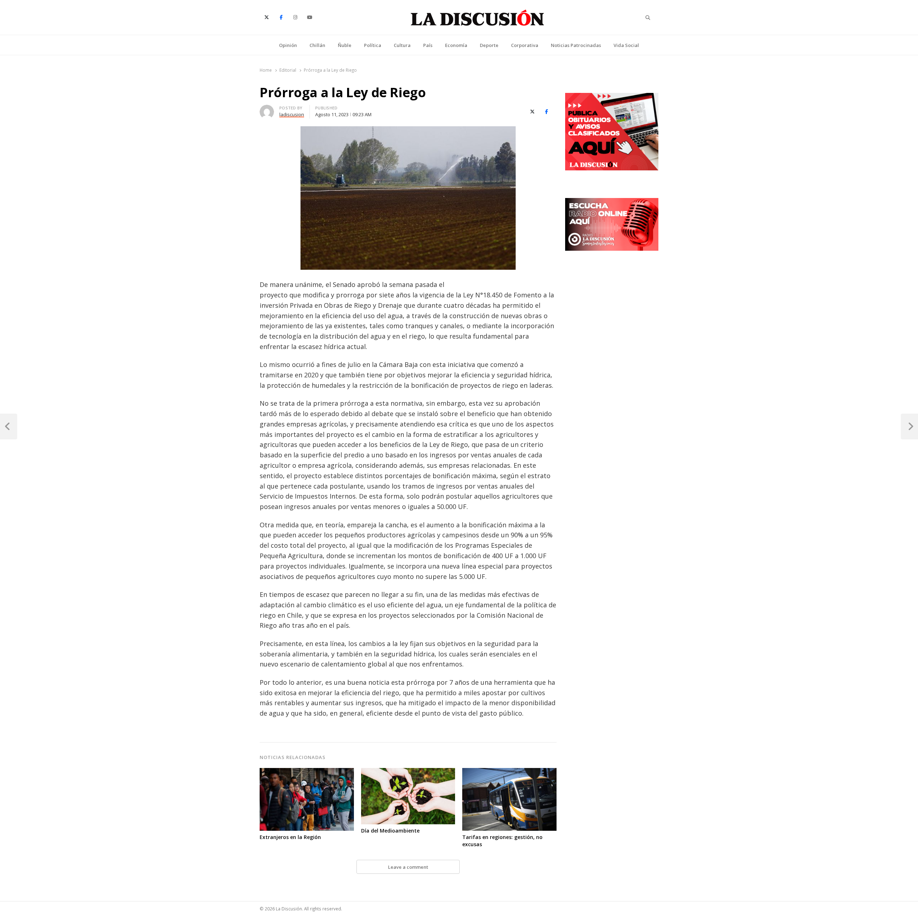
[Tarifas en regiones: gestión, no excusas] (509, 772)
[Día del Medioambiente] (408, 772)
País (427, 45)
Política (372, 45)
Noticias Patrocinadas (576, 45)
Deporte (489, 45)
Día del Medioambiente (390, 830)
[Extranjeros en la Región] (307, 772)
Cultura (402, 45)
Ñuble (344, 45)
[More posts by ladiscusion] (267, 109)
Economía (456, 45)
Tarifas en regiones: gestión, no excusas (502, 841)
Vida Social (626, 45)
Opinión (288, 45)
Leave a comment (408, 867)
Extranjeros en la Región (290, 837)
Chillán (317, 45)
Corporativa (524, 45)
